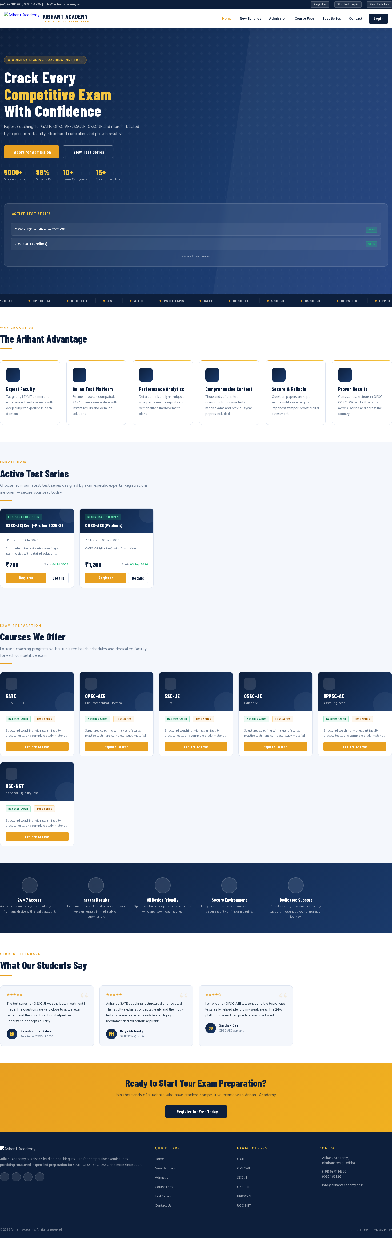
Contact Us (163, 1206)
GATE (241, 1159)
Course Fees (304, 19)
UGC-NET (244, 1206)
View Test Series (89, 151)
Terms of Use (359, 1230)
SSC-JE (242, 1178)
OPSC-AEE (244, 1168)
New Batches (379, 4)
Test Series (331, 19)
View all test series (196, 256)
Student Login (347, 4)
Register (320, 4)
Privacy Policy (382, 1230)
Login (378, 19)
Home (227, 19)
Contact (355, 19)
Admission (278, 19)
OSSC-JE (243, 1187)
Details (59, 578)
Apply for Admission (32, 151)
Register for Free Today (197, 1111)
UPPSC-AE (244, 1196)
